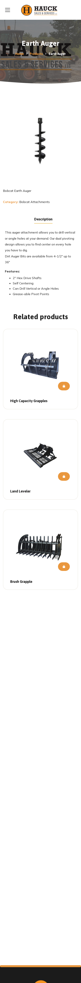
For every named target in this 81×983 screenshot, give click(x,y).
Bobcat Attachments (34, 202)
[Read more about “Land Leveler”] (64, 476)
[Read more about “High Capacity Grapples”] (64, 386)
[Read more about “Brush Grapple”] (64, 566)
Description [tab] (43, 219)
